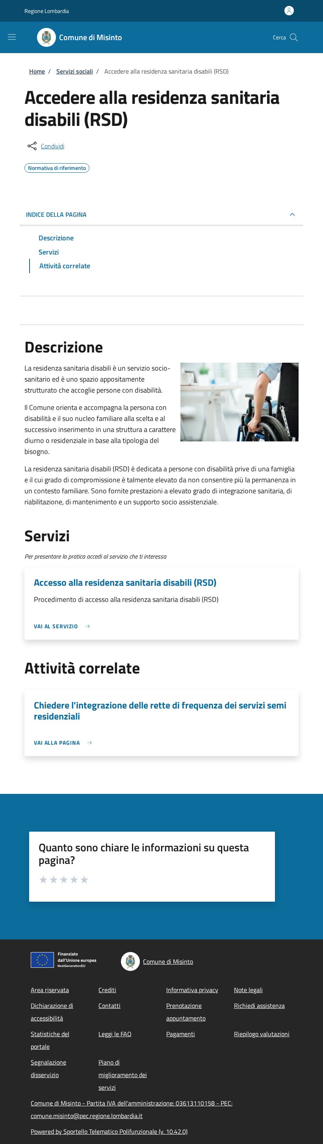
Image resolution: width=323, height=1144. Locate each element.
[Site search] (294, 37)
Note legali (248, 990)
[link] (64, 626)
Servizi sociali (74, 71)
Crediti (107, 990)
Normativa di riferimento (57, 167)
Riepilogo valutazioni (262, 1034)
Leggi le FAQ (115, 1034)
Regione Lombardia (46, 11)
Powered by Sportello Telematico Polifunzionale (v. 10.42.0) (109, 1131)
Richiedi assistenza (259, 1005)
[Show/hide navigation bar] (12, 37)
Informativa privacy (192, 990)
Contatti (109, 1005)
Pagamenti (180, 1034)
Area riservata (50, 990)
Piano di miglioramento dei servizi (122, 1074)
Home (37, 71)
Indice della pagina (56, 214)
